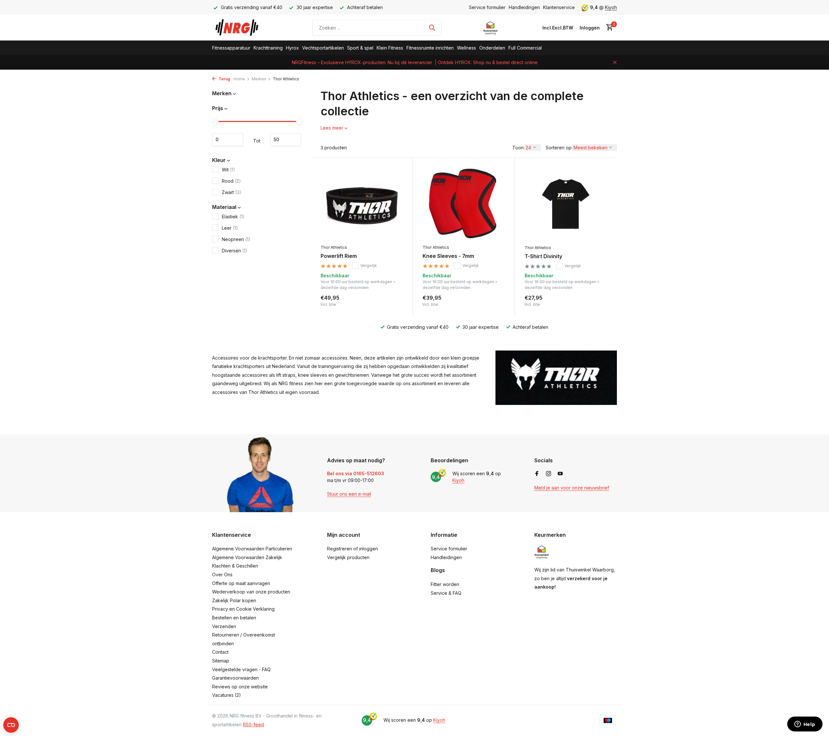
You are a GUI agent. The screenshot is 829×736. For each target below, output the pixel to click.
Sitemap (220, 660)
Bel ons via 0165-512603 (355, 473)
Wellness (466, 48)
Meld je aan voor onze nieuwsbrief (571, 487)
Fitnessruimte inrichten (430, 48)
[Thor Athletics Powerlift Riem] (362, 204)
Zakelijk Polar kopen (234, 600)
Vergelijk (368, 265)
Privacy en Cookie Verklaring (243, 609)
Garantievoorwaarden (235, 678)
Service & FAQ (446, 593)
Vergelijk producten (348, 557)
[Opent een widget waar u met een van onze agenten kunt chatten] (805, 725)
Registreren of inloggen (352, 548)
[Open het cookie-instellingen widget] (11, 725)
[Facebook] (536, 474)
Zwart (231, 192)
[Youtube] (560, 474)
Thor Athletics (334, 247)
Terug (224, 78)
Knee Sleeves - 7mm (448, 256)
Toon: (518, 147)
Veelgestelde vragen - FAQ (241, 669)
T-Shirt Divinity (543, 256)
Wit (228, 169)
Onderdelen (492, 48)
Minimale (227, 139)
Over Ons (222, 574)
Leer (230, 227)
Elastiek (233, 216)
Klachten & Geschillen (235, 566)
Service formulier (487, 7)
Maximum (285, 139)
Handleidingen (524, 7)
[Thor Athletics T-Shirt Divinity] (566, 204)
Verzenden (224, 626)
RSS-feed (253, 724)
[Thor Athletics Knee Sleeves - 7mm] (464, 204)
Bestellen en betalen (234, 617)
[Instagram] (548, 474)
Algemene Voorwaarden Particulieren (252, 548)
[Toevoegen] (391, 300)
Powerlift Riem (339, 256)
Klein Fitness (390, 48)
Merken (259, 78)
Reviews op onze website (240, 686)
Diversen (234, 250)
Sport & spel (360, 48)
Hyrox (292, 48)
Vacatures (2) (226, 695)
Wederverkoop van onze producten (251, 591)
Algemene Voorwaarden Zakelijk (247, 557)
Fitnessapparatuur (231, 48)
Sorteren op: (559, 147)
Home (239, 78)
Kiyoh (611, 7)
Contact (220, 652)
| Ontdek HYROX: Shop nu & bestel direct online (486, 62)
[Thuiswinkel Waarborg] (490, 27)
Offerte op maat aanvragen (241, 583)
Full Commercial (525, 48)
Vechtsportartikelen (323, 48)
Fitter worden (445, 584)
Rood (231, 180)
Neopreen (236, 239)
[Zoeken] (432, 27)
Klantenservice (559, 7)
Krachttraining (268, 48)
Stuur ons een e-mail (349, 494)
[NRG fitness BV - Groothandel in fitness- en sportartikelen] (241, 27)
